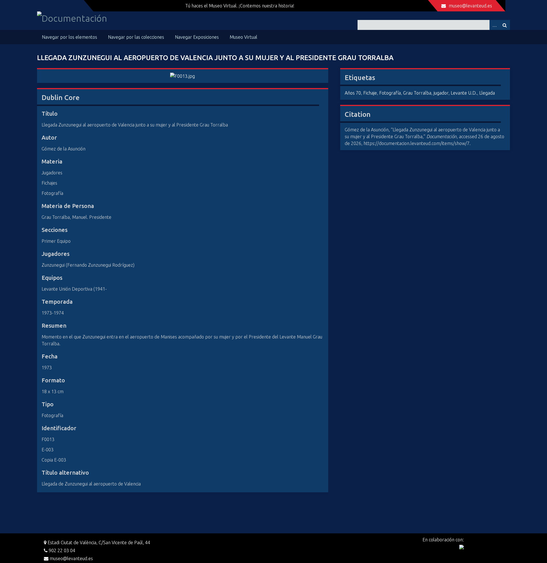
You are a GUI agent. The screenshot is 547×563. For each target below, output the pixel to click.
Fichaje (370, 92)
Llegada (487, 92)
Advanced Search (494, 25)
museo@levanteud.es (470, 5)
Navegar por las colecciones (136, 37)
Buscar (505, 25)
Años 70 (353, 92)
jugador (441, 92)
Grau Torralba (417, 92)
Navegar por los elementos (69, 37)
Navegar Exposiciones (197, 37)
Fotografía (390, 92)
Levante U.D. (464, 92)
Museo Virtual (243, 37)
